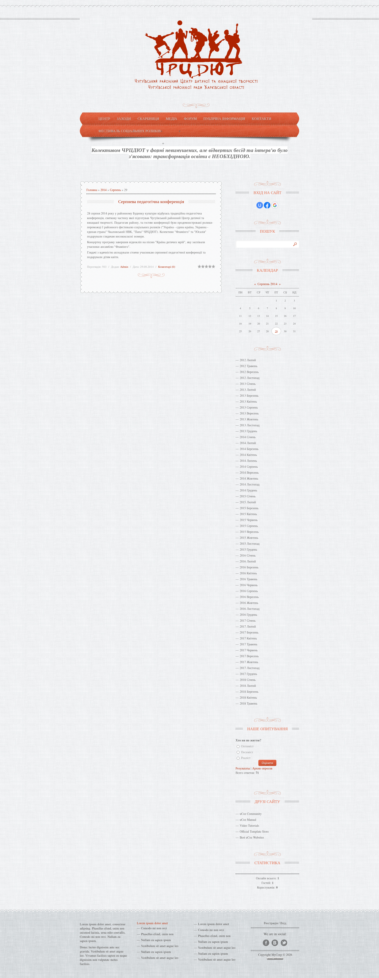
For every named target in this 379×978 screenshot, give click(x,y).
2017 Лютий (248, 626)
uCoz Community (251, 814)
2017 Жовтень (249, 662)
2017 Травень (248, 644)
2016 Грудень (248, 614)
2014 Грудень (248, 490)
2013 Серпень (249, 407)
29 (276, 331)
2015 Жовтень (249, 537)
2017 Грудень (248, 674)
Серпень (115, 190)
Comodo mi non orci (154, 928)
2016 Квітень (248, 573)
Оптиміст (247, 746)
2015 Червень (248, 520)
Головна (91, 190)
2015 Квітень (248, 514)
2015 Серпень (249, 526)
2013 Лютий (248, 389)
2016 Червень (248, 585)
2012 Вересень (249, 372)
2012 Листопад (249, 378)
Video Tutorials (249, 825)
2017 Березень (249, 632)
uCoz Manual (248, 819)
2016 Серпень (249, 591)
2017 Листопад (249, 668)
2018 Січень (248, 680)
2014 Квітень (248, 455)
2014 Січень (248, 437)
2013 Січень (248, 384)
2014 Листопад (249, 484)
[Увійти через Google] (274, 205)
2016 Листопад (249, 609)
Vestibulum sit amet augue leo (159, 946)
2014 (103, 190)
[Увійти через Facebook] (267, 205)
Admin (124, 267)
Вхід (283, 923)
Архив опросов (262, 768)
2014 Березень (249, 449)
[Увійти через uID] (259, 205)
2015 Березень (249, 508)
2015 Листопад (249, 543)
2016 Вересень (249, 597)
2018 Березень (249, 691)
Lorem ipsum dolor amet (152, 923)
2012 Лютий (248, 360)
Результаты (243, 768)
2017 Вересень (249, 656)
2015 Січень (248, 496)
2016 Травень (248, 579)
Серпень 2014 (267, 284)
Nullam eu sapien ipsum (156, 940)
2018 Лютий (248, 686)
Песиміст (247, 752)
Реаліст (245, 758)
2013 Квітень (248, 401)
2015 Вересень (249, 532)
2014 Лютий (248, 443)
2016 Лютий (248, 561)
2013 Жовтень (249, 419)
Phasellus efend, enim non (157, 934)
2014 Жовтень (249, 478)
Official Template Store (254, 831)
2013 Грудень (248, 431)
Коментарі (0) (166, 267)
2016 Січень (248, 555)
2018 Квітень (248, 697)
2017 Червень (248, 650)
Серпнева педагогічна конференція (151, 201)
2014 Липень (248, 461)
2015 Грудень (248, 549)
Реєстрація (271, 923)
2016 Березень (249, 567)
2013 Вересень (249, 413)
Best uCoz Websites (252, 837)
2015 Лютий (248, 502)
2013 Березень (249, 395)
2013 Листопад (249, 425)
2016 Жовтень (249, 603)
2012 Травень (248, 366)
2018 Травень (248, 703)
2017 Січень (248, 620)
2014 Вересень (249, 472)
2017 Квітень (248, 638)
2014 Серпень (249, 466)
